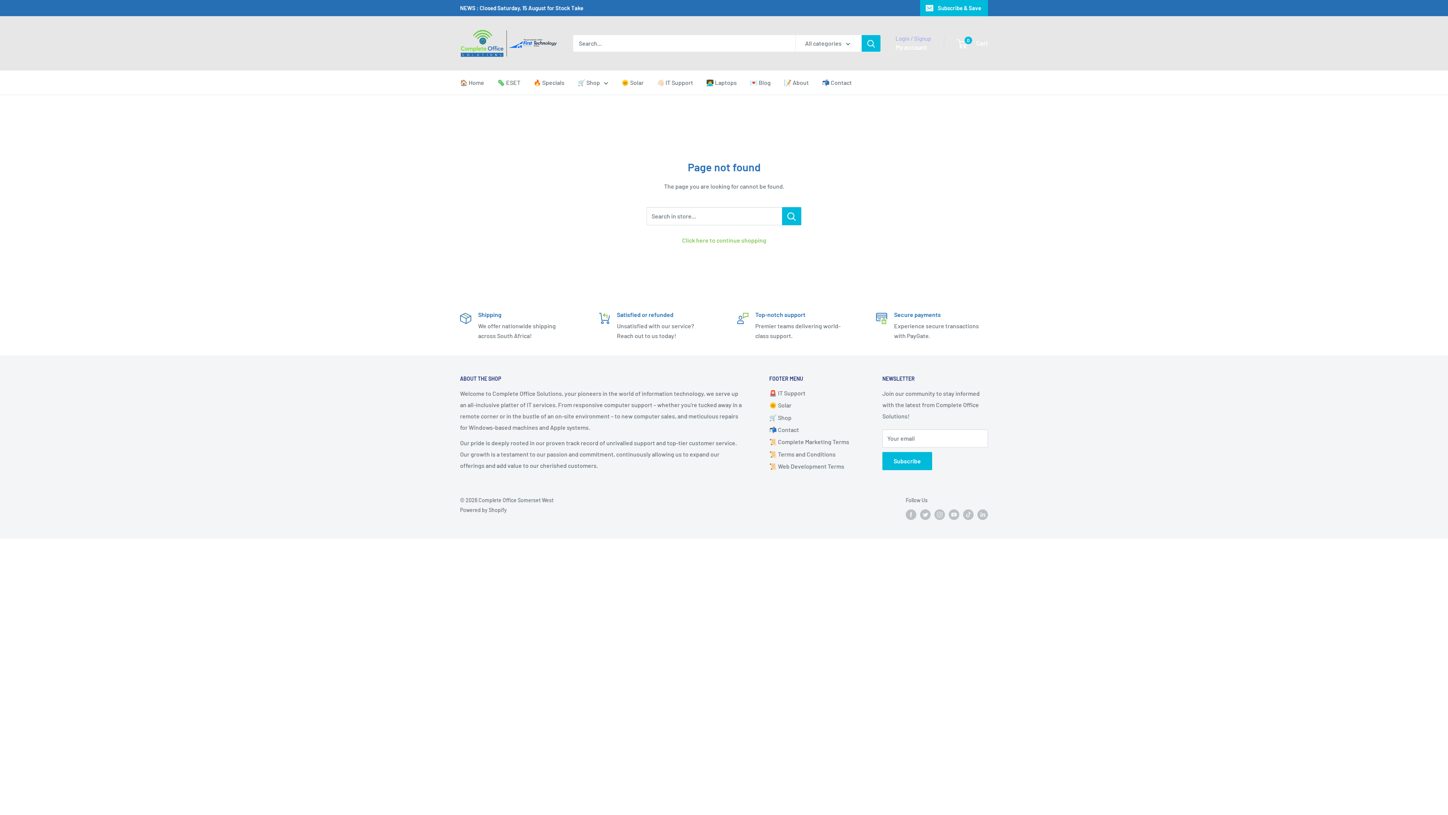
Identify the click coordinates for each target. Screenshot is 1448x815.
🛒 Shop (589, 82)
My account (911, 47)
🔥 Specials (549, 82)
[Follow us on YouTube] (954, 514)
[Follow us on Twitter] (925, 514)
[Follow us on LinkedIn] (982, 514)
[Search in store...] (791, 216)
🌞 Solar (632, 82)
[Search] (871, 43)
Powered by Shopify (483, 510)
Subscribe (907, 460)
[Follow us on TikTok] (968, 514)
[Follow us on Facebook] (911, 514)
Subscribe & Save (959, 8)
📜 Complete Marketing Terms (809, 441)
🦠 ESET (508, 82)
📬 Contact (837, 82)
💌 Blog (760, 82)
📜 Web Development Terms (806, 466)
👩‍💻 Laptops (721, 82)
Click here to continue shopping (724, 240)
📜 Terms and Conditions (802, 454)
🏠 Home (472, 82)
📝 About (796, 82)
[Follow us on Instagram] (939, 514)
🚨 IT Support (787, 393)
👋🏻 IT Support (675, 82)
